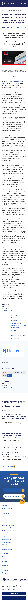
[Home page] (8, 3)
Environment (22, 335)
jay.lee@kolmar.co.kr (7, 310)
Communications (16, 323)
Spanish (10, 372)
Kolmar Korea (5, 83)
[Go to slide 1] (13, 76)
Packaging (14, 335)
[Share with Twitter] (11, 27)
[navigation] (24, 3)
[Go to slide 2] (15, 76)
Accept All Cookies (14, 598)
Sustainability (15, 338)
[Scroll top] (22, 501)
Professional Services (17, 318)
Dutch (9, 375)
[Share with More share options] (25, 27)
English (4, 372)
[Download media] (25, 72)
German (17, 372)
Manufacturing (15, 315)
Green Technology (16, 333)
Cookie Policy (13, 589)
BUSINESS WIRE (18, 81)
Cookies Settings (14, 593)
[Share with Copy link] (21, 27)
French (23, 372)
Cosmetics (14, 330)
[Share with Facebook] (14, 27)
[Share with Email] (18, 27)
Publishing (14, 320)
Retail (24, 333)
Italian (4, 375)
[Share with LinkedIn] (8, 27)
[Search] (21, 3)
